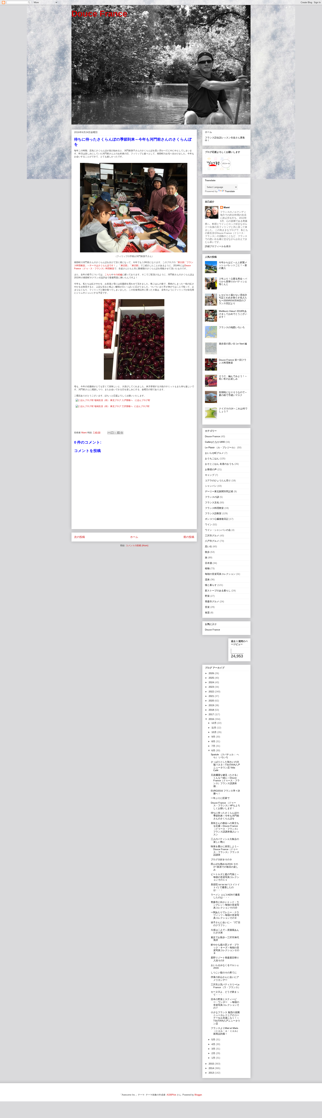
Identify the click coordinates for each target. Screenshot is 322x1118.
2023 (212, 686)
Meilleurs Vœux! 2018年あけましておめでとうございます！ (233, 314)
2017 (212, 714)
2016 (212, 719)
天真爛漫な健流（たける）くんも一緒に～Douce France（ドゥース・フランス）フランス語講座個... (225, 780)
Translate (230, 191)
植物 (207, 568)
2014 (212, 1068)
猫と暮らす (211, 585)
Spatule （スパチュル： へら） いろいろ (225, 756)
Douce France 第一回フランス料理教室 (232, 361)
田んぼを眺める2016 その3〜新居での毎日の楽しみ (224, 867)
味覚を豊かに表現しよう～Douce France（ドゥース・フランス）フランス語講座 (225, 850)
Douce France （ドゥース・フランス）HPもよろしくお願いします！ (225, 805)
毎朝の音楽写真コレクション (220, 574)
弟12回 (124, 265)
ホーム (134, 537)
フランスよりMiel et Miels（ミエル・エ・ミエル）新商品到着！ (225, 1031)
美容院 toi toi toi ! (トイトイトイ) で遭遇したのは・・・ (225, 887)
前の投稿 (188, 537)
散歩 (207, 552)
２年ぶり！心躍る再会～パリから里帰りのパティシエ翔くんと (233, 281)
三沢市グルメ (212, 535)
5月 (213, 1039)
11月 (214, 727)
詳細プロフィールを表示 (218, 246)
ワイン (208, 524)
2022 (212, 691)
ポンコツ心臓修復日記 (216, 519)
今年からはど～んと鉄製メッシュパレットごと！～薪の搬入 (233, 265)
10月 (214, 732)
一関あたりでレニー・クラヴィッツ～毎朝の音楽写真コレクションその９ (225, 915)
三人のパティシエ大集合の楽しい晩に (225, 840)
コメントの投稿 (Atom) (137, 545)
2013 (212, 1072)
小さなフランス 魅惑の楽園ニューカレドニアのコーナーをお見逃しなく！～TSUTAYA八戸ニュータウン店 (225, 1018)
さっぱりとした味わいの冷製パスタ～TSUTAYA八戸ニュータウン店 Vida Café (225, 766)
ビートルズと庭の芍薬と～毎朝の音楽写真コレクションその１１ (225, 877)
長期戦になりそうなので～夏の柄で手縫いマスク (233, 393)
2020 (212, 700)
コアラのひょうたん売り (218, 480)
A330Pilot (171, 1095)
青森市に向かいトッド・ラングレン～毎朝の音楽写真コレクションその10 (225, 905)
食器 (207, 612)
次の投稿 (79, 537)
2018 (212, 709)
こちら (108, 274)
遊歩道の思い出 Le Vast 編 (233, 343)
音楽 (207, 607)
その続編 (117, 274)
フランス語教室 (213, 513)
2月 (213, 1053)
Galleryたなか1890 (215, 442)
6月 (213, 750)
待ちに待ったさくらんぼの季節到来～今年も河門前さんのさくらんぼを (225, 815)
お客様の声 (211, 469)
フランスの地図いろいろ (232, 327)
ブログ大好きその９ (221, 859)
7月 (213, 746)
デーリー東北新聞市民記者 (219, 491)
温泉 (207, 579)
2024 (212, 682)
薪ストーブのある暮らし (218, 590)
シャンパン (211, 486)
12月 (214, 723)
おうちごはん (212, 458)
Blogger (198, 1095)
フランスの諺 (212, 497)
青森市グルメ (212, 601)
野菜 (207, 596)
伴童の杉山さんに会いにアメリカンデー (225, 978)
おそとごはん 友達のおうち (219, 464)
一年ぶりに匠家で (220, 798)
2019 (212, 705)
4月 (213, 1044)
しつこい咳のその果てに (224, 972)
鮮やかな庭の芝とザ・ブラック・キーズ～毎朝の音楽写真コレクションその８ (225, 948)
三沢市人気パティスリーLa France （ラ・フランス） (225, 986)
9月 (213, 736)
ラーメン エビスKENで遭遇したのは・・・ (225, 896)
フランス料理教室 (214, 508)
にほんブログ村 (142, 400)
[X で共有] (115, 432)
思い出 (208, 546)
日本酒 (208, 563)
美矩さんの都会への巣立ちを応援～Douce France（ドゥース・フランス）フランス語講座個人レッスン (225, 829)
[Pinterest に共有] (121, 432)
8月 (213, 741)
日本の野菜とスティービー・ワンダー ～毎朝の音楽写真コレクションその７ (225, 1003)
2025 (212, 677)
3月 (213, 1048)
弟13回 (135, 265)
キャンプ (209, 475)
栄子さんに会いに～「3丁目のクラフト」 (225, 924)
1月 (213, 1057)
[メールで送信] (109, 432)
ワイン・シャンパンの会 (218, 530)
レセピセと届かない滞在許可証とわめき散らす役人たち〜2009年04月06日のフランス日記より (233, 299)
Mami (227, 207)
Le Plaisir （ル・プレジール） (220, 447)
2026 (212, 673)
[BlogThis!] (112, 432)
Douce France (99, 13)
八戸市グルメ (212, 541)
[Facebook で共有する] (118, 432)
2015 (212, 1063)
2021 (212, 696)
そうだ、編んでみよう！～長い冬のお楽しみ (233, 377)
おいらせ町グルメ (214, 453)
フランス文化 (212, 502)
